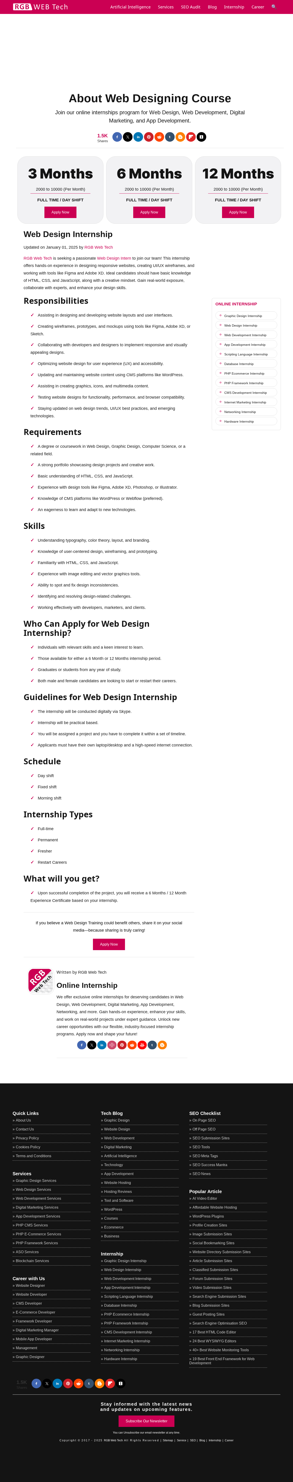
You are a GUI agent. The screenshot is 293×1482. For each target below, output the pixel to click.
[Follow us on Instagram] (112, 1045)
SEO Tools (201, 1147)
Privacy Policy (27, 1138)
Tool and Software (118, 1200)
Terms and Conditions (33, 1156)
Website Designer (30, 1285)
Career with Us (29, 1278)
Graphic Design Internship (243, 316)
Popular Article (205, 1191)
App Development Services (38, 1216)
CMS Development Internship (245, 392)
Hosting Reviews (118, 1192)
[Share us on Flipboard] (191, 137)
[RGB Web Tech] (40, 11)
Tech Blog (112, 1113)
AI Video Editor (205, 1198)
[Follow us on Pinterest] (148, 137)
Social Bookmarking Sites (213, 1243)
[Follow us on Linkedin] (138, 137)
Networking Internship (240, 412)
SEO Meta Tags (205, 1156)
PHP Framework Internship (243, 383)
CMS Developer (29, 1303)
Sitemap (168, 1440)
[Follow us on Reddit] (159, 137)
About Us (23, 1120)
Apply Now (60, 212)
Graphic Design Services (36, 1181)
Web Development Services (38, 1198)
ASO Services (27, 1252)
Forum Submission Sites (212, 1279)
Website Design (117, 1129)
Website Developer (31, 1294)
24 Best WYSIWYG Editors (214, 1341)
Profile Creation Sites (210, 1225)
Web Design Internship (68, 234)
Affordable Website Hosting (215, 1207)
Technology (113, 1165)
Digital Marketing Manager (37, 1330)
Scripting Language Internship (246, 354)
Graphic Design (117, 1120)
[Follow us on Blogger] (180, 137)
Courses (111, 1218)
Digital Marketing (118, 1147)
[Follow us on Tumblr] (169, 137)
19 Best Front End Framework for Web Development (222, 1361)
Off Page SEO (204, 1129)
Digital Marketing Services (37, 1207)
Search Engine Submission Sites (219, 1296)
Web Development (119, 1138)
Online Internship (87, 985)
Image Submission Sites (212, 1234)
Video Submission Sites (212, 1288)
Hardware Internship (239, 421)
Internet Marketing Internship (245, 402)
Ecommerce (114, 1227)
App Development (118, 1174)
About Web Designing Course (150, 98)
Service (181, 1440)
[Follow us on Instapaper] (201, 137)
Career (258, 7)
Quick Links (26, 1113)
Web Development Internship (245, 335)
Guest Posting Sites (209, 1314)
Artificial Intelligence (120, 1156)
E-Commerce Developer (35, 1312)
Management (26, 1348)
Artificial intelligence (130, 7)
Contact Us (25, 1129)
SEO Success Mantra (210, 1165)
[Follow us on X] (127, 137)
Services (166, 7)
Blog (212, 7)
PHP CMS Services (32, 1225)
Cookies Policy (28, 1147)
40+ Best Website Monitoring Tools (221, 1350)
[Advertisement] (146, 46)
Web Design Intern (114, 258)
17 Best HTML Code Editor (214, 1332)
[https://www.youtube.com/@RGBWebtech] (142, 1045)
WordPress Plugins (208, 1216)
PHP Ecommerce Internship (244, 373)
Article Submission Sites (212, 1261)
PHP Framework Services (37, 1243)
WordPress (113, 1209)
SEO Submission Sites (211, 1138)
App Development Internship (245, 345)
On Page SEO (204, 1120)
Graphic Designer (30, 1357)
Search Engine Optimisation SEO (220, 1323)
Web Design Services (33, 1189)
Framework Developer (34, 1321)
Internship (234, 7)
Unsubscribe (131, 1432)
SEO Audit (191, 7)
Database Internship (239, 364)
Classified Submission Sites (215, 1270)
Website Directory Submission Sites (222, 1252)
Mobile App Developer (34, 1339)
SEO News (202, 1174)
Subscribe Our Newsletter (146, 1421)
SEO (193, 1440)
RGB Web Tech (98, 247)
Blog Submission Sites (211, 1305)
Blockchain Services (32, 1261)
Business (111, 1236)
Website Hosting (117, 1183)
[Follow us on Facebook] (117, 137)
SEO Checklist (205, 1113)
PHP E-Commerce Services (38, 1234)
